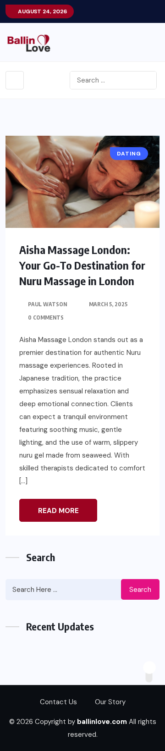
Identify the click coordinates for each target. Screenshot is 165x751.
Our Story (110, 702)
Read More (58, 510)
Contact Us (58, 702)
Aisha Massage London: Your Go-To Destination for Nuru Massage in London (82, 265)
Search (140, 589)
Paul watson (47, 304)
